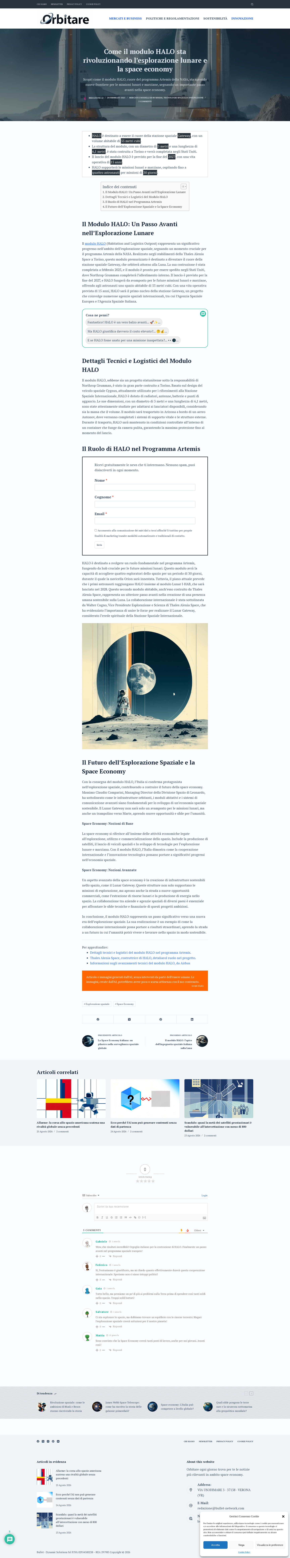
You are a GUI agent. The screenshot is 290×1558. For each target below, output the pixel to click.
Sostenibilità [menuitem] (215, 18)
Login (204, 1195)
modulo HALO (95, 243)
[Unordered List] (121, 1217)
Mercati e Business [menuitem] (125, 18)
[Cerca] (252, 4)
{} (139, 1217)
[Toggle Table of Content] (182, 186)
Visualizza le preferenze (270, 1545)
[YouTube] (58, 1441)
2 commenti (62, 1131)
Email (100, 513)
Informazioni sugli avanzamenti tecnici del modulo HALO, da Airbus (140, 963)
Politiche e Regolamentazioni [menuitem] (172, 18)
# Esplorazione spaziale (96, 1004)
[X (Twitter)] (129, 1019)
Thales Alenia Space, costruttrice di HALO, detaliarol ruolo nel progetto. (143, 958)
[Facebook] (98, 1019)
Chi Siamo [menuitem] (42, 4)
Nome (100, 480)
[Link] (135, 1217)
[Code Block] (130, 1217)
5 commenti (145, 101)
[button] (283, 1516)
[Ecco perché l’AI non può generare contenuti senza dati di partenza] (145, 1098)
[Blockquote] (125, 1217)
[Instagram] (48, 1441)
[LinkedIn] (192, 1019)
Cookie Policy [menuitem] (93, 4)
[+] (144, 1217)
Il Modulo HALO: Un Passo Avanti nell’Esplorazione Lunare (145, 192)
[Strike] (111, 1217)
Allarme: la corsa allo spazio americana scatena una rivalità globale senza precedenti (78, 1474)
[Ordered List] (116, 1217)
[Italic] (102, 1217)
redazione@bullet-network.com (221, 1508)
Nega (241, 1545)
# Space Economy (124, 1004)
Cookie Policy (244, 1552)
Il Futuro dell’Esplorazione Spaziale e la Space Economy (143, 207)
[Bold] (97, 1217)
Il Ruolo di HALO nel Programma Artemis (133, 202)
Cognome (103, 497)
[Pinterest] (161, 1019)
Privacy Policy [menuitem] (74, 4)
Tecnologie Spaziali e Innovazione (183, 97)
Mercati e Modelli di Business (145, 97)
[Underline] (107, 1217)
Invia (99, 544)
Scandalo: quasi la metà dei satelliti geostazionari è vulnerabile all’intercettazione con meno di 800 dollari (218, 1127)
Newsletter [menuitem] (57, 4)
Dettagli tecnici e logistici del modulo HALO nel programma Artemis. (140, 952)
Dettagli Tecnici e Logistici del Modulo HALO (136, 197)
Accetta (215, 1545)
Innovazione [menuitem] (242, 18)
